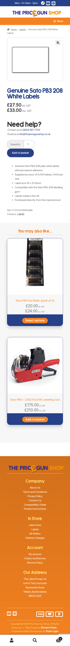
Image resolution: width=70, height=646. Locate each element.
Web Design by (41, 627)
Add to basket (20, 152)
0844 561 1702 (31, 129)
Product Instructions (35, 508)
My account (35, 554)
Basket (54, 637)
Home (14, 29)
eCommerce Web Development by (35, 631)
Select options (35, 320)
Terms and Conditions (35, 491)
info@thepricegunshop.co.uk (34, 134)
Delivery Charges (35, 537)
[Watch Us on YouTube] (48, 4)
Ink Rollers (35, 533)
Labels (22, 29)
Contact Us (35, 500)
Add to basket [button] (35, 419)
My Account (11, 640)
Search (35, 640)
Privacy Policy (35, 496)
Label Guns (35, 525)
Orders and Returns (35, 558)
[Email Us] (53, 4)
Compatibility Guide (35, 504)
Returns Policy (35, 562)
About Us (35, 487)
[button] (58, 42)
